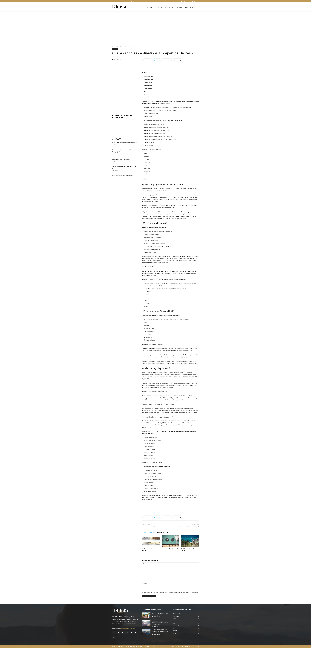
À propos (144, 1)
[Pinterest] (189, 1)
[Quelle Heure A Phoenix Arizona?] (170, 541)
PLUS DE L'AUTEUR (162, 532)
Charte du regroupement (131, 1)
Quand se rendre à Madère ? (121, 159)
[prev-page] (169, 554)
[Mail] (187, 1)
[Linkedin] (184, 1)
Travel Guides (189, 7)
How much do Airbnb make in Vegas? (189, 527)
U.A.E (139, 1)
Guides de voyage (177, 7)
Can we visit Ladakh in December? (151, 527)
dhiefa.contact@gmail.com (128, 628)
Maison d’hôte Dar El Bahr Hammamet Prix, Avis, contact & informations (160, 622)
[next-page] (172, 554)
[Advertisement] (155, 16)
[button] (197, 8)
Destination (158, 7)
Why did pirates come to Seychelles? (124, 142)
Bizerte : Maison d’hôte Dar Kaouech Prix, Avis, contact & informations (160, 631)
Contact (149, 1)
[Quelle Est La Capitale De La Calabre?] (190, 541)
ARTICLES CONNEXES (148, 532)
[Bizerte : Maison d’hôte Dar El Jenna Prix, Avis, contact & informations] (146, 615)
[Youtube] (197, 1)
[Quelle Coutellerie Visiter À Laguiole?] (151, 541)
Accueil (149, 7)
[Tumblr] (192, 1)
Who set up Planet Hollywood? (122, 175)
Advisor (167, 7)
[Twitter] (195, 1)
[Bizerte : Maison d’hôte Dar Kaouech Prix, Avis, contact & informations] (146, 631)
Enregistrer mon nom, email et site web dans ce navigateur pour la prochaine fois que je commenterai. (171, 592)
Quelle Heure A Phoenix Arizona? (170, 548)
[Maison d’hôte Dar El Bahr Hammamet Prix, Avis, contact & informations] (146, 623)
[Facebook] (181, 1)
